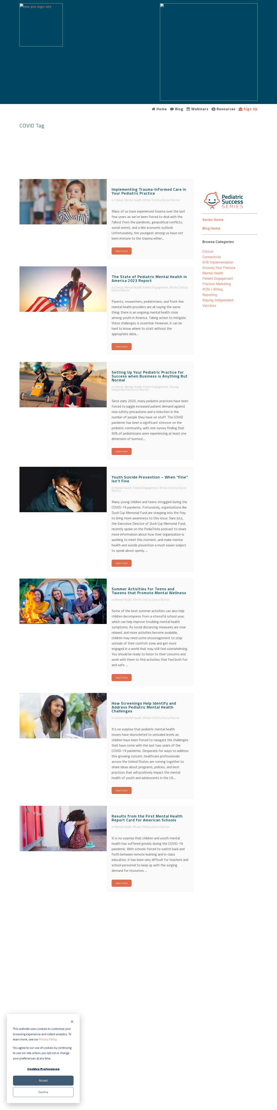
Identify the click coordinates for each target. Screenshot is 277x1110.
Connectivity (211, 257)
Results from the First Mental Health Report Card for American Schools (147, 818)
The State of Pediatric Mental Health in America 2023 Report (149, 278)
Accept (43, 1080)
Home (161, 109)
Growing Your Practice (218, 268)
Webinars (199, 109)
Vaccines (209, 306)
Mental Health (133, 200)
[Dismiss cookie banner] (72, 1021)
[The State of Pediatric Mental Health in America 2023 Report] (63, 289)
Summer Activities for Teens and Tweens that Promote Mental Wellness (149, 591)
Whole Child (150, 200)
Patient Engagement (155, 287)
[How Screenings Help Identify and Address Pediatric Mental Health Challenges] (63, 716)
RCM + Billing (212, 289)
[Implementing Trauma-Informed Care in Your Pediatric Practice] (63, 202)
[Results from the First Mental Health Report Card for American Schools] (63, 828)
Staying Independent (218, 300)
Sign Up (250, 109)
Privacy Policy (47, 1039)
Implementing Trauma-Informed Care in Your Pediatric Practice (149, 191)
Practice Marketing (216, 284)
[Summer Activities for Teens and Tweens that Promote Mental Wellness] (63, 601)
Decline (43, 1092)
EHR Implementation (217, 262)
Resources (225, 109)
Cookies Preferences (43, 1069)
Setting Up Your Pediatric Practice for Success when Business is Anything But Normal (150, 376)
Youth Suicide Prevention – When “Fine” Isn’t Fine (150, 479)
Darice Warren (171, 200)
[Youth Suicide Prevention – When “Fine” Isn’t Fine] (63, 489)
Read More (122, 251)
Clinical (118, 200)
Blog (178, 109)
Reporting (209, 295)
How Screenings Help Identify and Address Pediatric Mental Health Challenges (144, 707)
